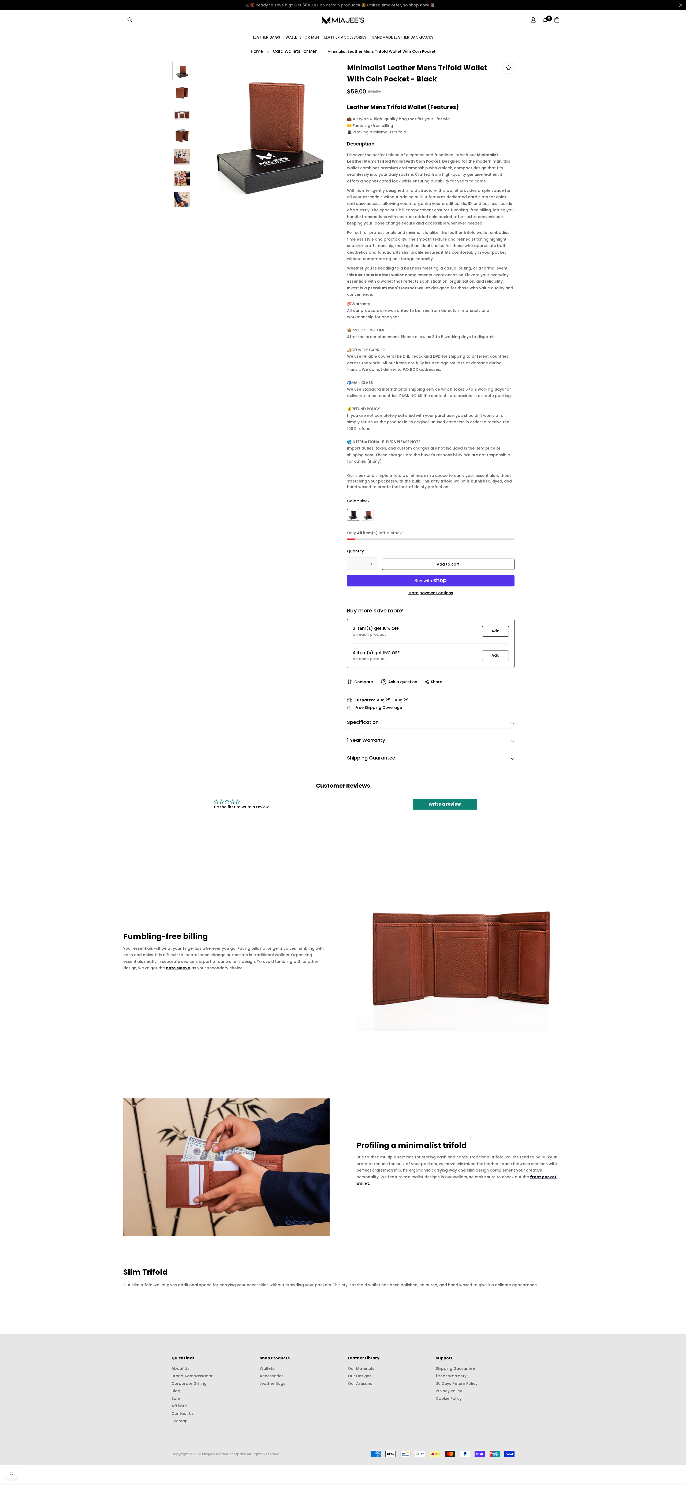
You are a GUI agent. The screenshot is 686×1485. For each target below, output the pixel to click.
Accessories (272, 1376)
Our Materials (361, 1368)
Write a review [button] (444, 804)
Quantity (355, 551)
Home (257, 51)
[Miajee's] (343, 19)
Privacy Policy (449, 1391)
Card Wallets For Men (295, 51)
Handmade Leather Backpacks (402, 37)
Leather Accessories (345, 37)
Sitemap (180, 1421)
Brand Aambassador (192, 1376)
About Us (180, 1368)
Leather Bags (266, 37)
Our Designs (359, 1376)
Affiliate (179, 1406)
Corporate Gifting (189, 1383)
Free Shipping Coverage (378, 707)
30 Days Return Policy (457, 1383)
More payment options (430, 593)
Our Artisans (360, 1383)
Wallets (267, 1368)
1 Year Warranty (451, 1376)
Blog (176, 1391)
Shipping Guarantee (455, 1368)
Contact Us (183, 1413)
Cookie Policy (449, 1398)
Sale (176, 1398)
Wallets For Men (302, 37)
